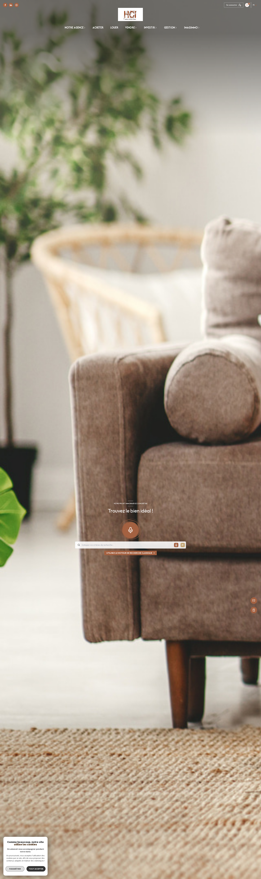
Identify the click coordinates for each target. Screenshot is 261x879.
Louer (114, 27)
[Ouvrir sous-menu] (85, 28)
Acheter (98, 27)
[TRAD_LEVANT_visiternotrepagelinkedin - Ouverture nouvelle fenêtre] (11, 5)
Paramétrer (15, 869)
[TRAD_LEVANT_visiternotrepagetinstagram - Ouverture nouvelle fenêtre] (16, 5)
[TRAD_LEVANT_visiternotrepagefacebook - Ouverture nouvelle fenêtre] (5, 5)
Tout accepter (36, 869)
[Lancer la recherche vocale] (130, 529)
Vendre (130, 27)
